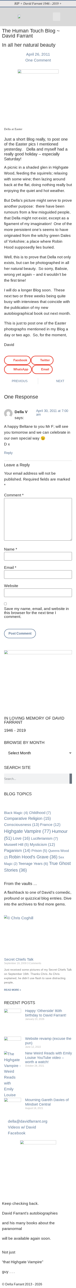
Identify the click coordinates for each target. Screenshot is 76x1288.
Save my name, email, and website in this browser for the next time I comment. (36, 613)
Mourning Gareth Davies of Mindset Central (47, 1102)
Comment (14, 495)
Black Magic (16, 813)
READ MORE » (12, 989)
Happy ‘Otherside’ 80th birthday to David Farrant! (45, 1013)
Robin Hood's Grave (33, 856)
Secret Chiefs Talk (18, 959)
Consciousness (21, 824)
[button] (56, 16)
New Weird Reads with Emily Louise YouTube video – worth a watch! (48, 1057)
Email (10, 567)
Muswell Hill (16, 845)
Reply (8, 453)
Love (21, 838)
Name (10, 549)
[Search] (71, 779)
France (50, 824)
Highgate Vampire (27, 831)
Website (11, 586)
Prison (39, 851)
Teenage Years (33, 864)
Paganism (17, 850)
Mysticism (42, 844)
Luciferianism (44, 838)
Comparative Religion (27, 818)
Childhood (40, 813)
